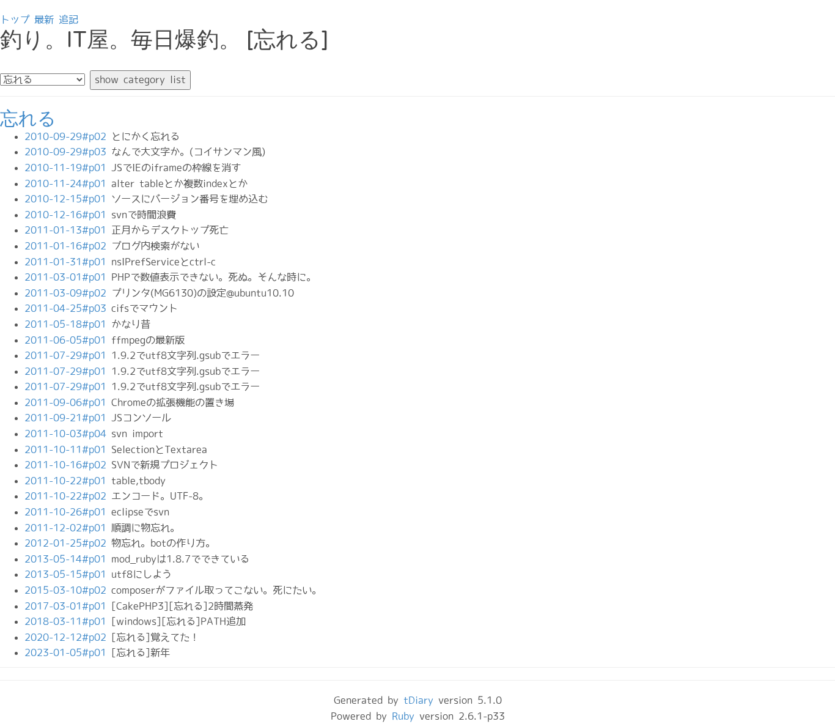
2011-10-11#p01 (67, 449)
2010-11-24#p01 (67, 183)
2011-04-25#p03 (67, 308)
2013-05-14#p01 (67, 559)
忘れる (28, 119)
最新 (44, 19)
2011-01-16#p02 (67, 246)
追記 (68, 19)
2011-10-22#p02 (67, 496)
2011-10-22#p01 (67, 481)
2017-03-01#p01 (67, 606)
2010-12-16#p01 (67, 215)
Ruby (403, 716)
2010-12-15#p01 (67, 199)
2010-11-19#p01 (67, 167)
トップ (14, 19)
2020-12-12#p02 (67, 637)
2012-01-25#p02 (67, 543)
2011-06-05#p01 (67, 340)
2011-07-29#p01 (67, 355)
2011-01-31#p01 (67, 262)
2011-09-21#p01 (67, 418)
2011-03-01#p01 (67, 277)
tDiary (418, 700)
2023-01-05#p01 (67, 652)
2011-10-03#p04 (67, 433)
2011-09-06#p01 (67, 402)
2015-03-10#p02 (67, 590)
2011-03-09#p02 (67, 293)
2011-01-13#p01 (67, 230)
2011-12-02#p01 (67, 528)
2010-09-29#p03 (67, 152)
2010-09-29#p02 (67, 136)
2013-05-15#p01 (67, 574)
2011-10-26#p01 (67, 512)
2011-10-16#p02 (67, 465)
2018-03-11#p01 (67, 621)
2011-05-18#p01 (67, 324)
